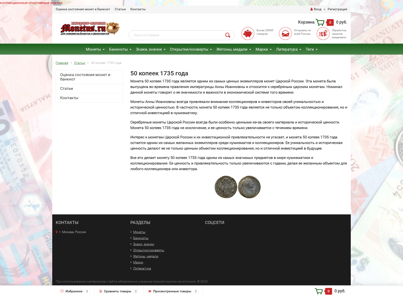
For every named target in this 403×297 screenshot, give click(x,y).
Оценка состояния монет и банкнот (83, 9)
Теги (310, 49)
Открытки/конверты (189, 49)
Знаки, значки (149, 49)
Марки (262, 49)
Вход (317, 9)
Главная (62, 63)
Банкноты (118, 49)
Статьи (120, 9)
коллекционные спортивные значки (31, 2)
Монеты (93, 49)
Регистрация (337, 9)
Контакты (138, 9)
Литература (287, 49)
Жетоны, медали (231, 49)
